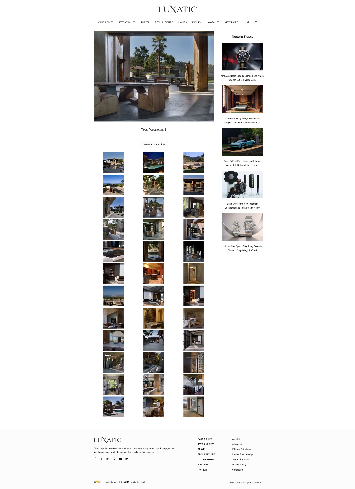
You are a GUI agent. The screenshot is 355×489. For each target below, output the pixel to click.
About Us (236, 439)
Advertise (237, 444)
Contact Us (237, 469)
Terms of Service (240, 459)
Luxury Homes (206, 459)
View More (231, 22)
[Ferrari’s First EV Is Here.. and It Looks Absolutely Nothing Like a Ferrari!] (242, 142)
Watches (213, 22)
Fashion (197, 22)
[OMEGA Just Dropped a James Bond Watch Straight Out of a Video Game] (242, 57)
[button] (248, 22)
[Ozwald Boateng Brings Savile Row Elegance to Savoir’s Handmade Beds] (242, 99)
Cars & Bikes (105, 22)
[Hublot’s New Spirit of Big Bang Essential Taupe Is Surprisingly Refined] (242, 227)
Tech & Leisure (164, 22)
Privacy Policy (239, 464)
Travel (145, 22)
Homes (182, 22)
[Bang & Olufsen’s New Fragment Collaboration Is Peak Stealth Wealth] (242, 185)
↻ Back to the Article (154, 144)
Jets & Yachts (127, 22)
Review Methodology (242, 454)
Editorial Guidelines (241, 449)
